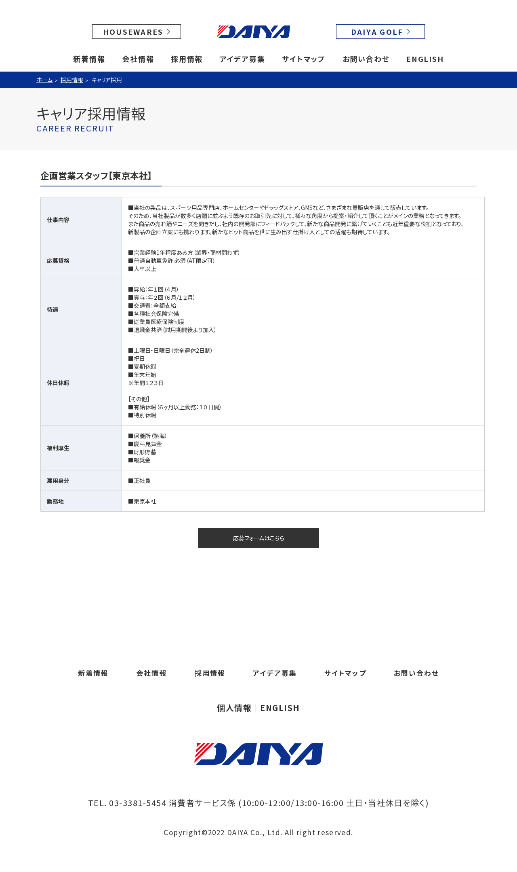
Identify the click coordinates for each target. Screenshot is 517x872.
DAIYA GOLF (377, 31)
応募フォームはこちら (258, 538)
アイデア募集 (242, 58)
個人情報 (234, 708)
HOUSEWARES (133, 31)
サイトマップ (304, 58)
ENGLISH (425, 58)
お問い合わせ (366, 58)
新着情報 (89, 58)
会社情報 (138, 58)
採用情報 (187, 58)
